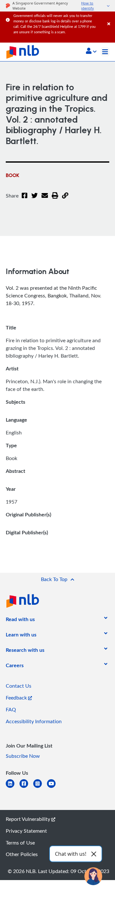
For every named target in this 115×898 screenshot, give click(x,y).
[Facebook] (24, 199)
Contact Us (18, 685)
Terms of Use (20, 842)
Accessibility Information (34, 721)
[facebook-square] (26, 787)
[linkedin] (12, 787)
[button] (91, 51)
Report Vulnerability (28, 818)
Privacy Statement (26, 830)
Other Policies (22, 854)
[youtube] (54, 787)
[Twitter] (34, 199)
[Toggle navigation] (105, 52)
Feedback (17, 697)
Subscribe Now (23, 755)
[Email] (45, 199)
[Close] (110, 17)
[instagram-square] (40, 787)
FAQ (11, 709)
